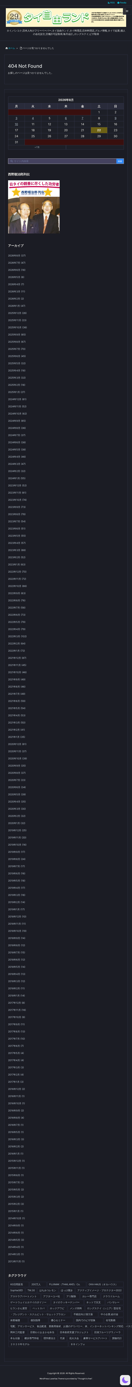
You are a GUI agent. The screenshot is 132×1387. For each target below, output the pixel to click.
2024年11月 (17, 406)
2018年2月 (16, 988)
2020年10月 (17, 758)
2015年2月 (16, 1203)
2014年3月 (16, 1254)
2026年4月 (16, 284)
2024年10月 (17, 413)
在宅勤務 (111, 1320)
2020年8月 (17, 772)
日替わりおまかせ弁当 (42, 1332)
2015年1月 (15, 1211)
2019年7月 (16, 866)
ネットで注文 (93, 1302)
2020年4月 (17, 801)
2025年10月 (17, 327)
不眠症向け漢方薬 (83, 1314)
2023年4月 (17, 542)
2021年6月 (16, 700)
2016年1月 (15, 1153)
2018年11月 (17, 923)
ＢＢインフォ (78, 1344)
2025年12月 (17, 313)
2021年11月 (17, 665)
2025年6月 (17, 356)
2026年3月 (16, 291)
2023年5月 (17, 535)
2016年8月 (16, 1117)
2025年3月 (17, 377)
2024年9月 (17, 420)
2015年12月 (16, 1160)
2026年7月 (16, 262)
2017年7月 (16, 1038)
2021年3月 (16, 722)
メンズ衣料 (76, 1308)
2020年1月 (16, 823)
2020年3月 (17, 808)
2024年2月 (16, 471)
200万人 (36, 1284)
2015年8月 (16, 1175)
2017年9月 (16, 1024)
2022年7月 (16, 607)
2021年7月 (16, 693)
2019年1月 (16, 909)
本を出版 (15, 1338)
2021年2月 (16, 729)
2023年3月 (17, 550)
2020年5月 (17, 794)
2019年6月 (16, 873)
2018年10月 (17, 930)
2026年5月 (16, 277)
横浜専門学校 (31, 1338)
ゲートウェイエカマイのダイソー (28, 1302)
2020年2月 (16, 815)
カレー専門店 (89, 1296)
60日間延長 (16, 1284)
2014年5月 (16, 1239)
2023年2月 (16, 557)
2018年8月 (16, 945)
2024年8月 (17, 427)
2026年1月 (16, 305)
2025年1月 (16, 392)
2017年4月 (16, 1060)
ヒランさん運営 (18, 1308)
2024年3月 (17, 463)
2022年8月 (16, 600)
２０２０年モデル (20, 1344)
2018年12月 (17, 916)
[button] (125, 1380)
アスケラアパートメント (23, 1296)
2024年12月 (17, 399)
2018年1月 (16, 995)
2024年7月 (16, 435)
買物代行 (117, 1338)
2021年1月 (16, 736)
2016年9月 (16, 1110)
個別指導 (35, 1320)
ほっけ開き (67, 1290)
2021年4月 (16, 715)
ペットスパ (38, 1308)
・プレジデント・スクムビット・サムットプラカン (38, 1314)
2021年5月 (16, 708)
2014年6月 (16, 1232)
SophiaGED (16, 1290)
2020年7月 (16, 780)
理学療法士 (49, 1338)
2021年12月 (17, 657)
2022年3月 (17, 636)
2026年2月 (16, 298)
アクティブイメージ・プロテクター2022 (99, 1290)
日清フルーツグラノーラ (107, 1332)
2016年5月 (16, 1132)
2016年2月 (16, 1146)
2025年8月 (17, 341)
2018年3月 (16, 981)
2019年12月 (17, 830)
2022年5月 (16, 621)
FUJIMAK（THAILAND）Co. (64, 1284)
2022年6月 (16, 614)
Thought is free (84, 1378)
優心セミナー (58, 1320)
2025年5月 (17, 363)
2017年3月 (16, 1067)
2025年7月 (16, 348)
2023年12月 (17, 485)
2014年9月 (16, 1225)
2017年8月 (16, 1031)
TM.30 (31, 1290)
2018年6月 (16, 959)
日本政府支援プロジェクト (74, 1332)
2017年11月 (17, 1009)
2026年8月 (17, 255)
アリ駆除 (71, 1296)
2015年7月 (16, 1182)
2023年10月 (17, 499)
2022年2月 (16, 643)
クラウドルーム (111, 1296)
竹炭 (62, 1338)
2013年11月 (16, 1261)
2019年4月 (16, 887)
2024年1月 (16, 478)
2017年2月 (16, 1074)
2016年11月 (16, 1096)
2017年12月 (16, 1002)
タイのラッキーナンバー (66, 1302)
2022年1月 (16, 650)
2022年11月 (17, 578)
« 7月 (37, 147)
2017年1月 (16, 1081)
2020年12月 (17, 744)
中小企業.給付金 (109, 1314)
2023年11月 (17, 492)
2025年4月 (16, 370)
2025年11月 (17, 320)
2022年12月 (17, 571)
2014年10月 (16, 1218)
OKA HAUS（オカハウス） (103, 1284)
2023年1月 (16, 564)
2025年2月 (16, 384)
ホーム (11, 48)
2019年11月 (17, 837)
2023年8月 (17, 514)
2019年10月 (17, 844)
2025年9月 (17, 334)
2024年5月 (17, 449)
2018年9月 (16, 938)
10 (16, 124)
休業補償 (15, 1320)
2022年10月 (17, 586)
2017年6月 (16, 1045)
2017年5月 (16, 1053)
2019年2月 (16, 902)
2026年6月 (16, 269)
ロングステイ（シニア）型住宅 (104, 1308)
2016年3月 (16, 1139)
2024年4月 (17, 456)
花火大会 (74, 1338)
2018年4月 (16, 974)
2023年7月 (17, 521)
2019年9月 (16, 851)
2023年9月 (17, 506)
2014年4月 (16, 1247)
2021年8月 (16, 686)
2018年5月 (16, 966)
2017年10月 (16, 1017)
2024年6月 (17, 442)
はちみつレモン (47, 1290)
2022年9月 (17, 593)
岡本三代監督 (17, 1332)
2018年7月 (16, 952)
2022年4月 (16, 629)
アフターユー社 (51, 1296)
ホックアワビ (57, 1308)
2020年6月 (17, 787)
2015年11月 (16, 1167)
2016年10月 (16, 1103)
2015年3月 (16, 1196)
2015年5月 (16, 1189)
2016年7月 (16, 1124)
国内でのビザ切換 (85, 1320)
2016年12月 (16, 1088)
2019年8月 (16, 859)
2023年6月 (16, 528)
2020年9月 (17, 765)
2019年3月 (16, 894)
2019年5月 (16, 880)
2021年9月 (16, 679)
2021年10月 (17, 672)
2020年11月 (17, 751)
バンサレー (113, 1302)
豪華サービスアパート (95, 1338)
